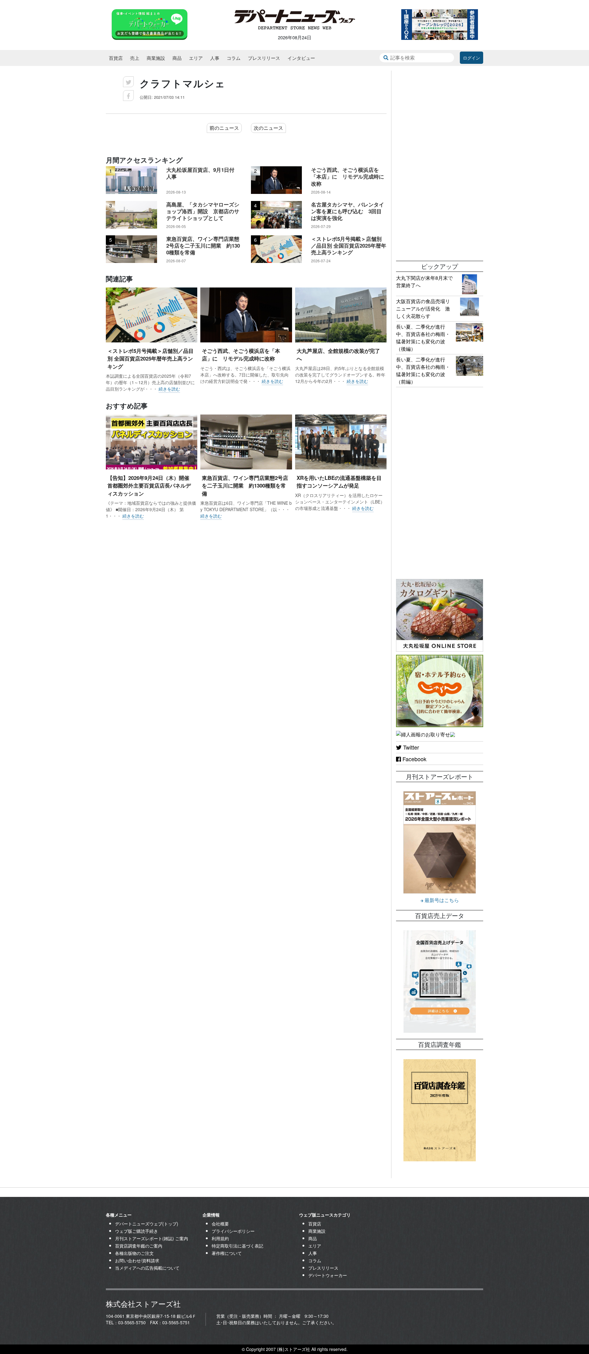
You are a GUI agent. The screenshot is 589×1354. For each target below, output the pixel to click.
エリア (196, 58)
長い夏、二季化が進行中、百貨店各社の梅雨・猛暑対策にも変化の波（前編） (423, 370)
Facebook (413, 759)
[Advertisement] (439, 163)
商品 (177, 58)
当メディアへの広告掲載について (147, 1268)
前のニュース (224, 127)
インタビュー (301, 58)
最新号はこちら (441, 900)
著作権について (227, 1253)
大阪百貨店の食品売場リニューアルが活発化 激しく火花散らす (423, 308)
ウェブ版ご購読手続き (136, 1231)
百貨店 (116, 58)
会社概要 (220, 1224)
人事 (214, 58)
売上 (134, 58)
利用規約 (220, 1238)
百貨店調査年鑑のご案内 (138, 1246)
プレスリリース (264, 58)
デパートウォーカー (327, 1275)
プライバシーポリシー (233, 1231)
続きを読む (169, 389)
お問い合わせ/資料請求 (137, 1260)
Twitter (410, 747)
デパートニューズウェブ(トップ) (146, 1224)
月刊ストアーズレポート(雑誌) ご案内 (151, 1238)
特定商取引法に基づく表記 (237, 1246)
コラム (234, 58)
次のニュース (268, 127)
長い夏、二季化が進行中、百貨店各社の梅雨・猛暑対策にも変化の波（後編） (423, 337)
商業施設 (156, 58)
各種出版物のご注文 (134, 1253)
